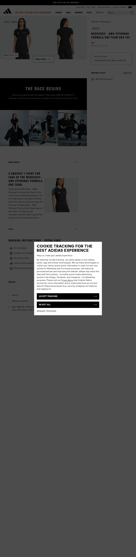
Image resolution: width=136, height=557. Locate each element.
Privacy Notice (67, 280)
